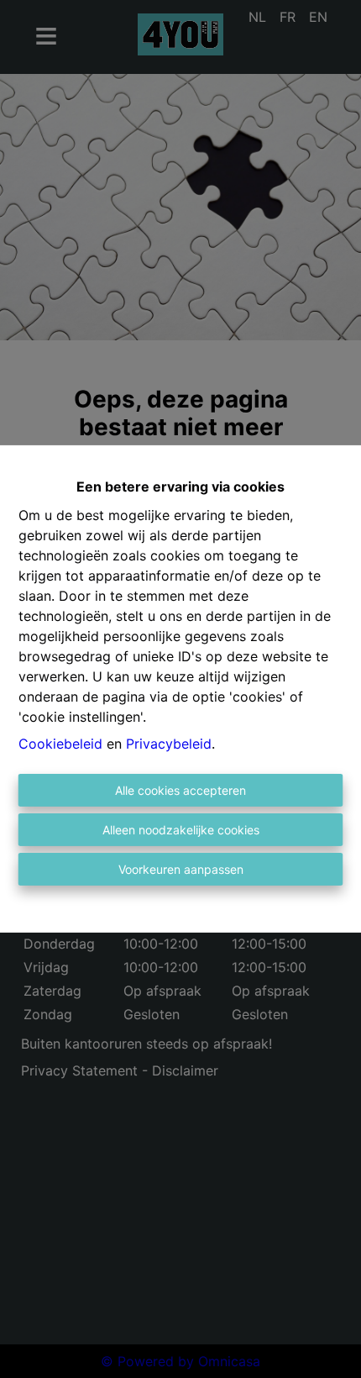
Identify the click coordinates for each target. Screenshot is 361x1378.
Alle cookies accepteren (180, 790)
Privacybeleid (169, 743)
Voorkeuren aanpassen (180, 869)
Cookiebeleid (60, 743)
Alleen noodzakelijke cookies (180, 830)
